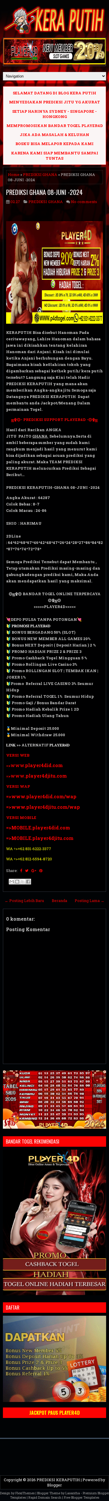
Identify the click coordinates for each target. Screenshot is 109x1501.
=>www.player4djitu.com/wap (43, 807)
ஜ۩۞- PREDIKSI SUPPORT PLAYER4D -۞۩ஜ (54, 419)
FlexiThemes (25, 1493)
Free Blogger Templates (81, 1497)
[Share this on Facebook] (21, 870)
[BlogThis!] (17, 882)
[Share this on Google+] (34, 870)
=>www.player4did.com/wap (41, 796)
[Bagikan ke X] (23, 882)
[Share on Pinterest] (41, 870)
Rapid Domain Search (44, 1497)
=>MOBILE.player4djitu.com (40, 838)
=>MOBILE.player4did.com (38, 828)
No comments (84, 201)
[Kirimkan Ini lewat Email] (12, 882)
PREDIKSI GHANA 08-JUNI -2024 (44, 191)
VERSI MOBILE (21, 817)
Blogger (54, 1485)
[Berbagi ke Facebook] (28, 882)
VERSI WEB (17, 755)
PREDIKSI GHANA (40, 174)
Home (13, 174)
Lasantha (72, 1493)
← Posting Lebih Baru (24, 900)
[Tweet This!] (27, 870)
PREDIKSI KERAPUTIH (58, 1479)
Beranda (59, 900)
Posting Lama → (89, 900)
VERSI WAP (18, 786)
